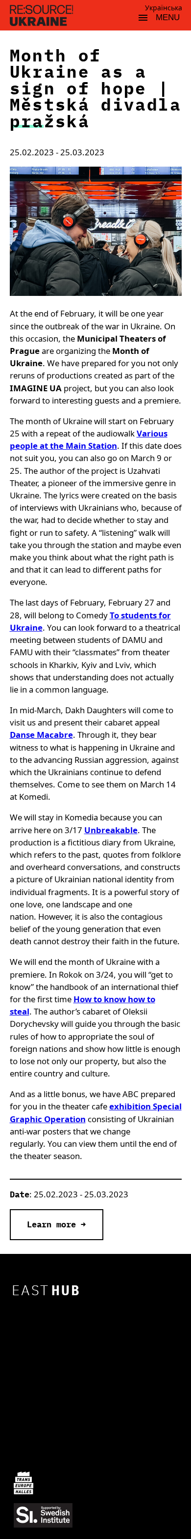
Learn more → (56, 1224)
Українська (163, 7)
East (46, 1290)
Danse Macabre (41, 734)
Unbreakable (111, 830)
